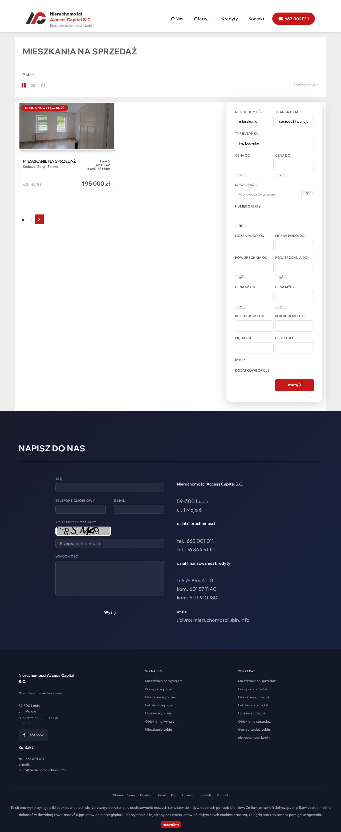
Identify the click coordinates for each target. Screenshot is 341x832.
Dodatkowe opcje (252, 370)
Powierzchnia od (251, 258)
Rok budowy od (249, 316)
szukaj (293, 385)
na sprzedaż (257, 681)
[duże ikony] (24, 85)
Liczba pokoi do (290, 236)
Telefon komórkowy (75, 501)
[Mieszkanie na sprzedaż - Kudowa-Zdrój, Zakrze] (67, 147)
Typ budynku (247, 134)
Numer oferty (248, 206)
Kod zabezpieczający (75, 522)
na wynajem (163, 681)
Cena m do (285, 287)
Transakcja (286, 112)
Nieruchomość (249, 112)
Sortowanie (305, 84)
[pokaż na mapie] (43, 85)
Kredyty (230, 18)
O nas (177, 18)
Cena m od (245, 287)
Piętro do (284, 338)
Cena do (282, 155)
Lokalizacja (247, 185)
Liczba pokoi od (250, 236)
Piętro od (244, 338)
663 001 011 (35, 759)
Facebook (35, 735)
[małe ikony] (33, 85)
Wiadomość (66, 556)
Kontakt (256, 18)
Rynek (240, 360)
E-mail (119, 501)
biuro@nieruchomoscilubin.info (214, 619)
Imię (58, 479)
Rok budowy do (290, 316)
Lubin (158, 729)
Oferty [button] (201, 18)
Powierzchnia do (291, 258)
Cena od (242, 155)
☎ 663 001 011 (293, 18)
